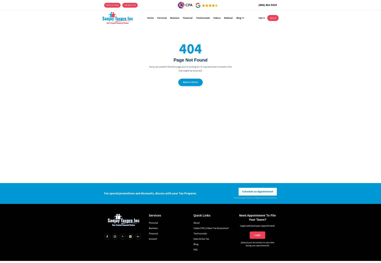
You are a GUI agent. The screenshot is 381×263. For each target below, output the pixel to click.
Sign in (262, 17)
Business (153, 228)
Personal (153, 223)
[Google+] (138, 237)
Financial (153, 233)
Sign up (273, 17)
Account (153, 239)
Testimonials (200, 233)
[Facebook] (107, 237)
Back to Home (190, 82)
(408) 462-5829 (268, 5)
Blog (195, 244)
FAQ (195, 249)
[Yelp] (123, 237)
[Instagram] (115, 237)
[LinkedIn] (130, 237)
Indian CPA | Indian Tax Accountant (211, 228)
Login (257, 235)
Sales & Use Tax (201, 239)
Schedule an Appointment (257, 191)
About (196, 223)
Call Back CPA (130, 5)
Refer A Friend (112, 5)
